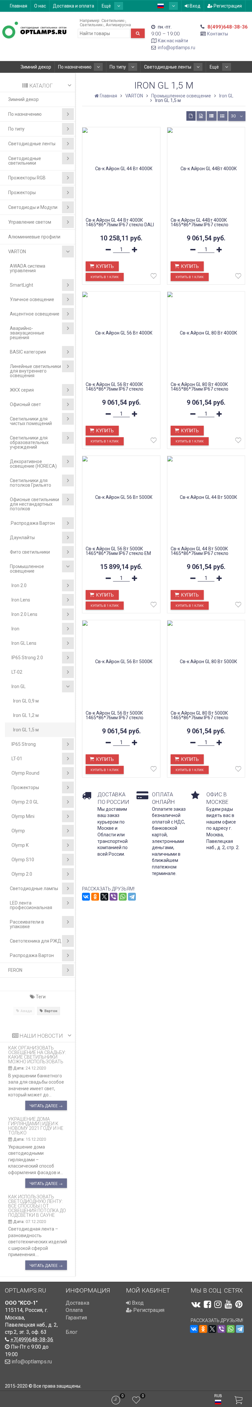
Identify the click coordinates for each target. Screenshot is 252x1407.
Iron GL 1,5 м (26, 729)
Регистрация (227, 6)
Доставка (77, 1303)
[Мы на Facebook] (207, 1304)
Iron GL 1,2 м (26, 715)
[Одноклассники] (95, 897)
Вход (194, 6)
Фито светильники (30, 552)
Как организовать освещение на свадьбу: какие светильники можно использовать (37, 1054)
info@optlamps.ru (176, 47)
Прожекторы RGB (27, 177)
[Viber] (113, 897)
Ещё (107, 6)
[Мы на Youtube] (228, 1304)
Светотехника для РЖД (35, 941)
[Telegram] (132, 897)
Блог (71, 1332)
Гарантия (76, 1318)
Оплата (74, 1310)
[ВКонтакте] (86, 897)
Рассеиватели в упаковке (27, 924)
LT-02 (16, 672)
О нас (40, 6)
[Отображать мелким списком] (222, 116)
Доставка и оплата (73, 6)
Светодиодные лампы (34, 888)
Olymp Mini (22, 816)
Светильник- (113, 20)
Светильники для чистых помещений (31, 421)
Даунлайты (22, 537)
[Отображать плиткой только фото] (201, 116)
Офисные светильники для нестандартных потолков (34, 504)
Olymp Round (25, 773)
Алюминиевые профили (34, 236)
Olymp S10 (22, 859)
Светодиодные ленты (167, 67)
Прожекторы (22, 192)
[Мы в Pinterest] (238, 1304)
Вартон (50, 1011)
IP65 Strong (23, 744)
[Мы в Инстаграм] (217, 1304)
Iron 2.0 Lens (24, 614)
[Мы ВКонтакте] (195, 1304)
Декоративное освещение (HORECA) (33, 464)
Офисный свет (25, 404)
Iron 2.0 (19, 585)
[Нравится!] (153, 277)
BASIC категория (28, 352)
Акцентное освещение (34, 313)
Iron (15, 628)
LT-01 (16, 758)
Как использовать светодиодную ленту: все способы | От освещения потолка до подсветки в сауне (37, 1206)
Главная (18, 6)
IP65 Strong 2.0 (27, 657)
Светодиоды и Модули (32, 207)
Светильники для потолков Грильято (30, 483)
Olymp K (20, 845)
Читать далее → (46, 1106)
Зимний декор (36, 67)
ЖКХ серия (22, 390)
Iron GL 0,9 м (26, 701)
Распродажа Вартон (32, 955)
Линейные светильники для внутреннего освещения (35, 371)
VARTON (17, 251)
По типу (118, 67)
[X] (104, 897)
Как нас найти (173, 40)
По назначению (75, 67)
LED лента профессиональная (31, 905)
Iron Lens (20, 599)
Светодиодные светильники (24, 161)
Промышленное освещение (27, 569)
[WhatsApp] (123, 897)
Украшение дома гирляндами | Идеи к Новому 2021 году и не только (35, 1125)
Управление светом (29, 222)
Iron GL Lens (23, 643)
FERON (15, 970)
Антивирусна (118, 24)
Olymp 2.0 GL (24, 802)
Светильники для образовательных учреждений (29, 442)
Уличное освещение (32, 299)
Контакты (217, 33)
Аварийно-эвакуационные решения (27, 333)
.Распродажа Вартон (32, 523)
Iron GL (18, 686)
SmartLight (21, 285)
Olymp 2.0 (21, 874)
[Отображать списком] (212, 116)
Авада (26, 1011)
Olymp (18, 830)
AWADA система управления (27, 268)
